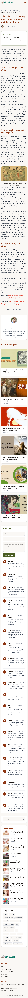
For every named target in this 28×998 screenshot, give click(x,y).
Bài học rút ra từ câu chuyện (10, 43)
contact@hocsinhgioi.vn (11, 988)
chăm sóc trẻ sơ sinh (16, 937)
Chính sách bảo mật (6, 977)
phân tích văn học (8, 930)
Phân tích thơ (7, 944)
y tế (17, 924)
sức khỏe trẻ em (15, 921)
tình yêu (13, 934)
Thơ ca (5, 914)
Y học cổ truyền (18, 944)
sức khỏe (6, 921)
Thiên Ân (14, 325)
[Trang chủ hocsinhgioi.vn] (7, 2)
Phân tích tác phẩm (9, 927)
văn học (12, 914)
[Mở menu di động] (25, 2)
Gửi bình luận (9, 555)
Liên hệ (3, 967)
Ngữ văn (6, 934)
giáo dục (20, 934)
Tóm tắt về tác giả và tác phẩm (11, 37)
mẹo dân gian (18, 917)
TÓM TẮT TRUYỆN (14, 11)
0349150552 (10, 990)
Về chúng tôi (4, 974)
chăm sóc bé (7, 940)
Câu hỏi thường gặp (6, 969)
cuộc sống (15, 940)
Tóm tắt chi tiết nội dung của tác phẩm (13, 40)
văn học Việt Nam (8, 917)
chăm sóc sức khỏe (9, 924)
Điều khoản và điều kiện (7, 972)
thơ (16, 930)
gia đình (6, 937)
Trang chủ (4, 11)
